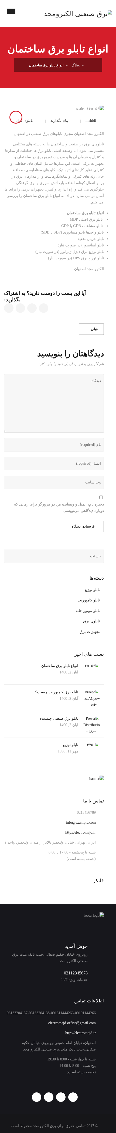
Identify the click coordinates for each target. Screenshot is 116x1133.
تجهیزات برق (90, 632)
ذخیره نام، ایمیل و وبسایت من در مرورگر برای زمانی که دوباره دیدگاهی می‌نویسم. (59, 507)
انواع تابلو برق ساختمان (59, 666)
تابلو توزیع (92, 590)
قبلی (94, 329)
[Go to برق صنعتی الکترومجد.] (88, 65)
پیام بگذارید (59, 121)
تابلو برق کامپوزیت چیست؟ (56, 692)
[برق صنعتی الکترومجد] (78, 13)
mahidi (91, 121)
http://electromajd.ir (80, 832)
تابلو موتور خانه (88, 611)
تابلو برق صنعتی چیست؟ (58, 718)
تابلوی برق (24, 121)
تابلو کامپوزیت (88, 600)
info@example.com (81, 822)
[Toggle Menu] (11, 11)
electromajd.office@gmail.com (72, 1023)
